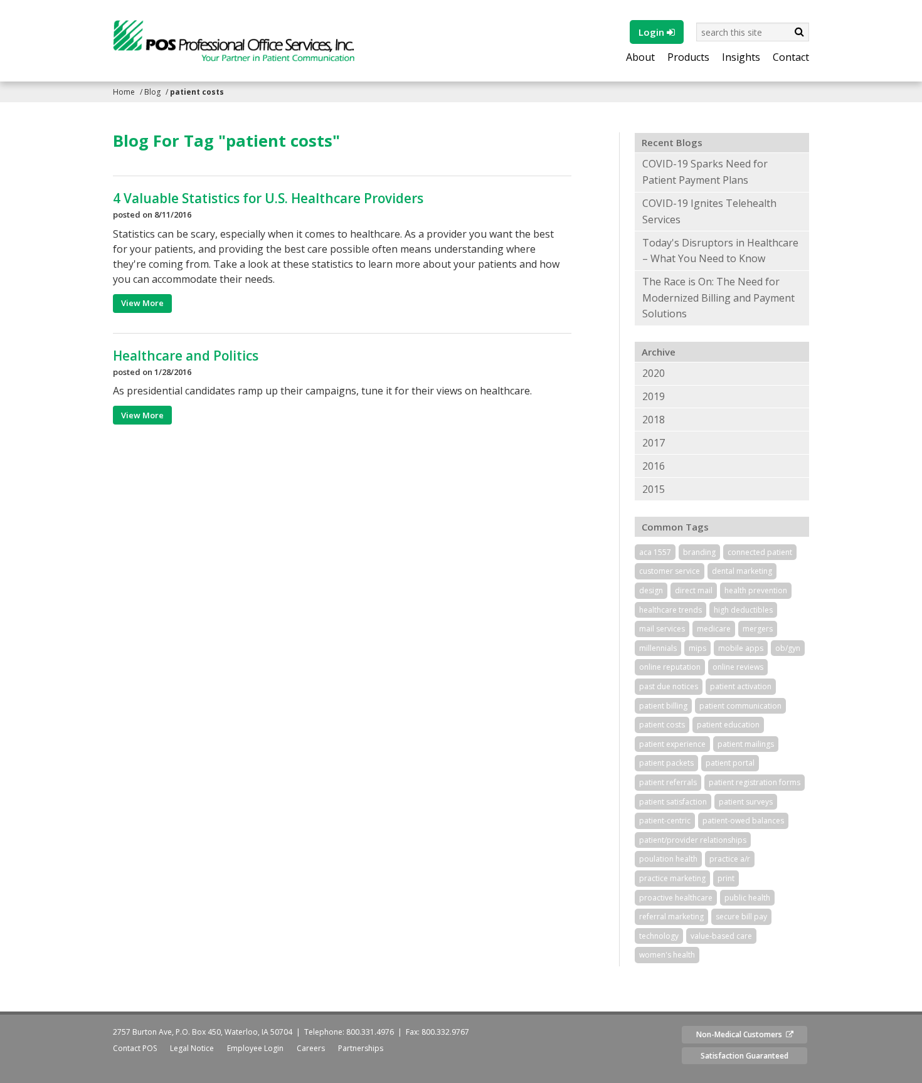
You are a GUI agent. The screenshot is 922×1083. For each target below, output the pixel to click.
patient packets (666, 763)
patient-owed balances (743, 820)
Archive (659, 352)
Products (688, 57)
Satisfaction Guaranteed (744, 1055)
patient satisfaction (673, 801)
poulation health (668, 858)
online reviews (738, 667)
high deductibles (743, 610)
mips (697, 648)
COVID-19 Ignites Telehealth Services (709, 211)
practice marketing (672, 878)
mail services (662, 628)
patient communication (740, 705)
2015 (653, 489)
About (640, 57)
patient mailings (746, 744)
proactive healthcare (676, 897)
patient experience (672, 744)
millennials (658, 648)
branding (699, 552)
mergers (758, 628)
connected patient (760, 552)
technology (659, 936)
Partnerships (360, 1048)
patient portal (730, 763)
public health (747, 897)
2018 (653, 419)
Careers (311, 1048)
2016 (653, 466)
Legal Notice (192, 1048)
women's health (667, 954)
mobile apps (740, 648)
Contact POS (135, 1048)
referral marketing (671, 916)
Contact (791, 57)
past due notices (668, 686)
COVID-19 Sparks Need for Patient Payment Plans (705, 172)
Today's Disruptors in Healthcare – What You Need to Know (720, 251)
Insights (741, 57)
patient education (728, 724)
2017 (653, 443)
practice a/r (729, 858)
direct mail (694, 590)
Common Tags (675, 526)
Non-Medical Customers (741, 1034)
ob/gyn (787, 648)
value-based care (721, 936)
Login (653, 32)
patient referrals (668, 782)
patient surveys (746, 801)
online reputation (670, 667)
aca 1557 (655, 552)
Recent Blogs (672, 142)
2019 (653, 396)
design (651, 590)
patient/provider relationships (692, 840)
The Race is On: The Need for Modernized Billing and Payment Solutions (718, 297)
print (726, 878)
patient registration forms (754, 782)
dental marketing (742, 571)
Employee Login (255, 1048)
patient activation (740, 686)
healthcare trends (670, 610)
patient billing (663, 705)
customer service (669, 571)
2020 (653, 373)
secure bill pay (741, 916)
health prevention (755, 590)
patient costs (662, 724)
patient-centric (665, 820)
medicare (714, 628)
